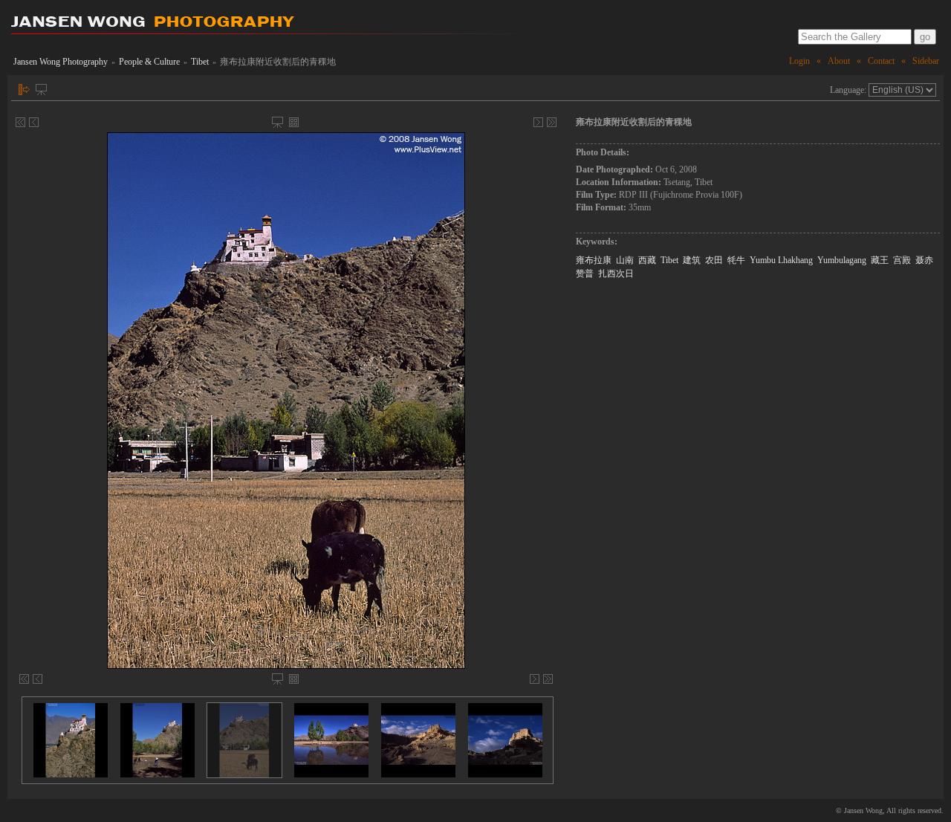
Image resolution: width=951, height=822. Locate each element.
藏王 (880, 260)
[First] (20, 122)
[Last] (551, 122)
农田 (714, 260)
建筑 (692, 260)
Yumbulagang (841, 260)
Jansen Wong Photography (60, 61)
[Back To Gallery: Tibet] (293, 122)
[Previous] (33, 122)
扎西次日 (616, 273)
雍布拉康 (593, 260)
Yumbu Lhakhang (781, 260)
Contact (881, 61)
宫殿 (902, 260)
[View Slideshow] (41, 89)
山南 (625, 260)
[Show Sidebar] (24, 89)
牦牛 (736, 260)
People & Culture (149, 61)
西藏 (647, 260)
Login (799, 61)
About (839, 61)
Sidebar (925, 61)
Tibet (200, 61)
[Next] (538, 122)
